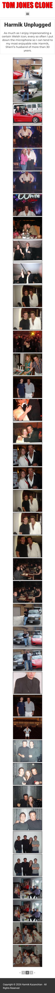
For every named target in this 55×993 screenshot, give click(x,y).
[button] (27, 13)
